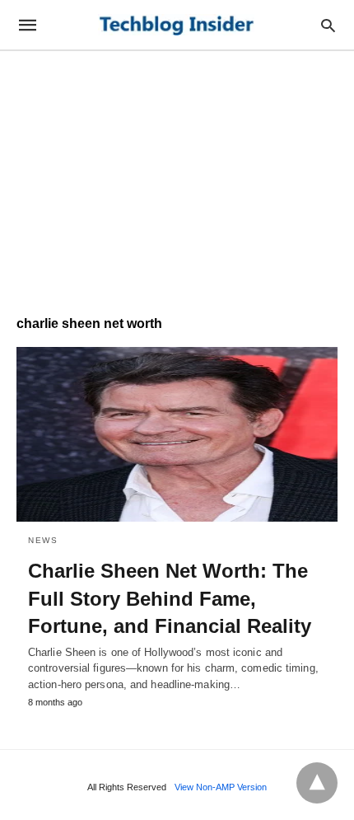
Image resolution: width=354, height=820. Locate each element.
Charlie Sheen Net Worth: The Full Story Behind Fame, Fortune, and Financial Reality (169, 598)
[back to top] (317, 783)
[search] (328, 25)
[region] (177, 174)
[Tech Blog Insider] (176, 25)
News (43, 540)
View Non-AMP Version (221, 787)
